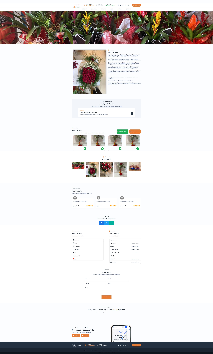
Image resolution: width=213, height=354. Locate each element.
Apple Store (77, 335)
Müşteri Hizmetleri (90, 5)
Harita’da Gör (100, 5)
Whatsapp (111, 5)
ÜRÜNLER (120, 9)
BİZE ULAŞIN (128, 9)
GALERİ (111, 9)
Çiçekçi (104, 312)
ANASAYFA (84, 9)
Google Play (86, 335)
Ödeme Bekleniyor (135, 243)
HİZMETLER (103, 9)
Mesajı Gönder (106, 297)
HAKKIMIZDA (93, 9)
